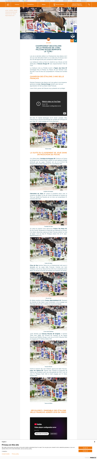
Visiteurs (17, 4)
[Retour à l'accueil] (8, 4)
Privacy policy (15, 454)
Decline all (85, 451)
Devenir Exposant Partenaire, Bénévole (77, 4)
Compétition (30, 4)
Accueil (6, 10)
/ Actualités (10, 10)
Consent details (5, 454)
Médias (43, 4)
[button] (17, 4)
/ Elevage (15, 10)
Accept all (85, 447)
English (4, 441)
